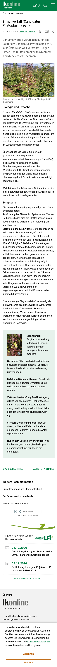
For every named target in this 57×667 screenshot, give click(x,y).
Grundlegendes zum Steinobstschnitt (22, 489)
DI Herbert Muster (27, 31)
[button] (53, 5)
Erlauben (28, 662)
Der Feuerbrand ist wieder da (18, 496)
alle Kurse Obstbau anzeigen (26, 578)
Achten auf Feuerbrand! (15, 503)
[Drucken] (40, 31)
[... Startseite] (11, 5)
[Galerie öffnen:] (29, 80)
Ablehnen (28, 653)
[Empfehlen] (46, 31)
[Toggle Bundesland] (36, 5)
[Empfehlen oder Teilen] (53, 31)
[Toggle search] (45, 5)
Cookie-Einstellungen (38, 641)
